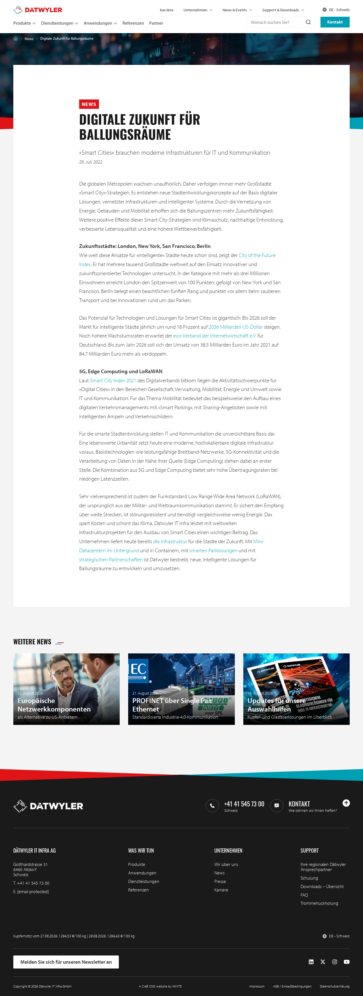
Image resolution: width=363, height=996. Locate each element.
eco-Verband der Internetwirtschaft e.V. (214, 335)
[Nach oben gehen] (346, 803)
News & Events (235, 10)
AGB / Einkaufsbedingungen (292, 986)
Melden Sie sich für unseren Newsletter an (66, 962)
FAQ (304, 895)
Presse (220, 881)
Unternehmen (195, 10)
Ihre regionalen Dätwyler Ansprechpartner (323, 866)
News (29, 39)
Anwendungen (98, 23)
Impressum (257, 986)
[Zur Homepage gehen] (37, 8)
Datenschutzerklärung (335, 986)
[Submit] (308, 22)
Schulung (309, 878)
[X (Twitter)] (323, 961)
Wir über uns (226, 864)
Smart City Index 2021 (113, 380)
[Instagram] (334, 961)
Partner (156, 23)
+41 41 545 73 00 (33, 883)
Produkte (22, 23)
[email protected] (33, 891)
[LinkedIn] (311, 961)
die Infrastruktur (170, 541)
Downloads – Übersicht (322, 886)
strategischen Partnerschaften (111, 559)
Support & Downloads (280, 10)
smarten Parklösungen (213, 550)
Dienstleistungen (57, 23)
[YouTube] (347, 961)
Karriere (166, 10)
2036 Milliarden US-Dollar (236, 326)
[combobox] (281, 22)
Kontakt (335, 22)
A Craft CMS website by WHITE (160, 986)
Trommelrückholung (319, 903)
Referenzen (133, 23)
